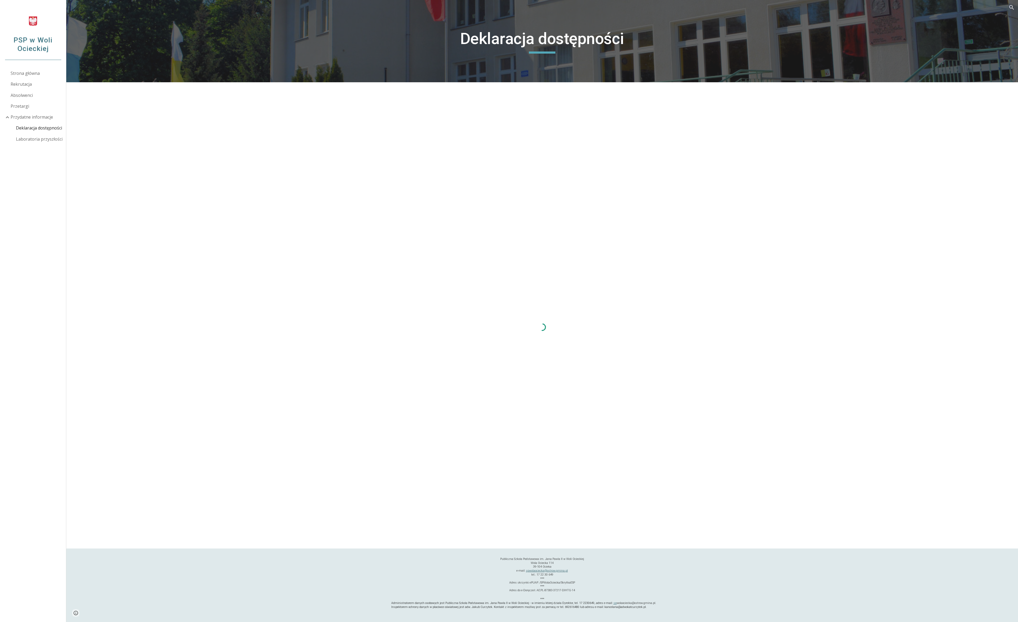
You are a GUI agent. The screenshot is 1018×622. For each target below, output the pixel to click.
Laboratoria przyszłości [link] (39, 139)
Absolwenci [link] (22, 95)
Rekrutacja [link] (21, 84)
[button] (1011, 7)
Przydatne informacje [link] (32, 117)
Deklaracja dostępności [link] (39, 128)
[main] (542, 41)
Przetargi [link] (20, 106)
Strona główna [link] (25, 73)
